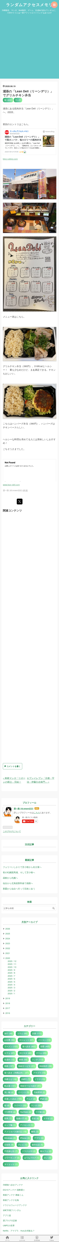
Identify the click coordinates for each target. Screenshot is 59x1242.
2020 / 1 (11, 993)
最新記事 (29, 860)
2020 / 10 (12, 967)
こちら (37, 812)
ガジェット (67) (26, 1039)
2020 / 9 (11, 969)
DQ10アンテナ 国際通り (14, 1189)
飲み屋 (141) (10, 1085)
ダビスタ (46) (25, 1053)
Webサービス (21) (26, 1066)
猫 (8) (6, 1105)
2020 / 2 (11, 990)
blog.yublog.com (10, 158)
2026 (7, 928)
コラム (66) (22, 1033)
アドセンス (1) (26, 1125)
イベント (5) (23, 1092)
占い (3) (47, 1157)
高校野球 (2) (39, 1092)
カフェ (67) (9, 1053)
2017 (7, 1008)
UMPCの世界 (9, 1225)
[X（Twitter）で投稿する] (19, 501)
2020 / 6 (11, 978)
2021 (7, 953)
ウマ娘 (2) (40, 1111)
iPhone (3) (25, 1138)
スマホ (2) (48, 1118)
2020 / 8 (11, 972)
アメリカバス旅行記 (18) (15, 1131)
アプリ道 (7, 1215)
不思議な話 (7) (10, 1151)
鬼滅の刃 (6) (21, 1118)
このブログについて (12, 831)
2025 (7, 933)
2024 (7, 938)
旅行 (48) (8, 1033)
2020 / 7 (11, 975)
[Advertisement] (29, 47)
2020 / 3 (11, 987)
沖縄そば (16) (10, 1079)
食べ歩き (8, 100)
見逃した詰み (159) (13, 1098)
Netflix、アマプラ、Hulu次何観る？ (19, 1230)
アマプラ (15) (39, 1072)
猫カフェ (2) (45, 1151)
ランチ (18, 100)
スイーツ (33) (20, 1105)
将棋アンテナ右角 (11, 1200)
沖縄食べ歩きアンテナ (13, 1184)
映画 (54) (23, 1059)
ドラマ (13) (40, 1079)
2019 (7, 998)
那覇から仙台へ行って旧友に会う (19, 888)
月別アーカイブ (29, 922)
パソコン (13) (44, 1039)
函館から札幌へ (10, 877)
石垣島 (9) (8, 1144)
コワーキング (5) (11, 1157)
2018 (7, 1003)
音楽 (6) (35, 1118)
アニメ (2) (31, 1098)
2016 (7, 1013)
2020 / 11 (12, 964)
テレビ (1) (22, 1144)
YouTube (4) (25, 1111)
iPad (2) (43, 1098)
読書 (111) (37, 1033)
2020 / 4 (11, 984)
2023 (7, 943)
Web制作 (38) (45, 1066)
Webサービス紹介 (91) (30, 1085)
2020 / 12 (12, 961)
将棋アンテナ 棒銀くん (13, 1194)
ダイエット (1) (10, 1164)
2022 (7, 948)
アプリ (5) (38, 1138)
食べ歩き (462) (29, 1046)
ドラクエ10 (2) (29, 1151)
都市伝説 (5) (37, 1144)
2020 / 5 (11, 981)
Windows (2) (10, 1138)
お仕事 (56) (9, 1039)
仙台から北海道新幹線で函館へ (18, 883)
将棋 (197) (9, 1066)
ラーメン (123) (11, 1046)
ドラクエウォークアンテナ (15, 1205)
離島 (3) (34, 1131)
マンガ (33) (36, 1105)
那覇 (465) (45, 1046)
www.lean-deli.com (11, 484)
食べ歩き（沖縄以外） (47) (16, 1072)
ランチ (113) (37, 1059)
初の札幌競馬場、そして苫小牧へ (19, 872)
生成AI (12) (9, 1059)
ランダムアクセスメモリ (29, 4)
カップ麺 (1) (9, 1125)
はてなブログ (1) (31, 1157)
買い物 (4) (8, 1092)
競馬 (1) (7, 1118)
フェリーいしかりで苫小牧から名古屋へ (22, 866)
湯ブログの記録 (10, 1220)
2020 (7, 958)
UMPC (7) (25, 1079)
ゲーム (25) (41, 1053)
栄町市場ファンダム (12, 1210)
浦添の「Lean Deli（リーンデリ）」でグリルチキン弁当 (28, 93)
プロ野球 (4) (9, 1111)
